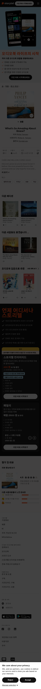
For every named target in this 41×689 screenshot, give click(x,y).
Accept (28, 680)
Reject (10, 680)
